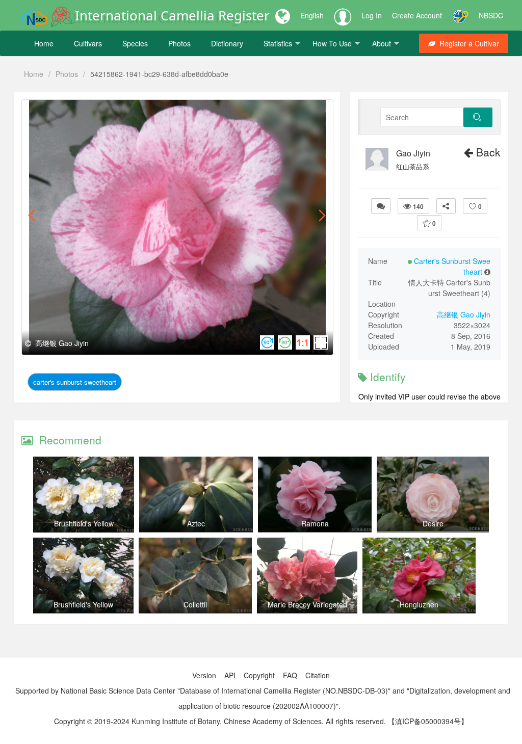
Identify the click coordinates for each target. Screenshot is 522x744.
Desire (433, 523)
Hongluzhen (419, 604)
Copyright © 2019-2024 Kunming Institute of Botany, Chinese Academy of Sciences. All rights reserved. (220, 721)
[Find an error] (380, 206)
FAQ (290, 675)
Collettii (195, 604)
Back (487, 152)
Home (44, 43)
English (312, 15)
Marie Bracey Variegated (307, 604)
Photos (179, 43)
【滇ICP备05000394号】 (428, 721)
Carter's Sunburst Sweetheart (74, 382)
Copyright (259, 675)
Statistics (278, 43)
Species (135, 43)
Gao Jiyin (413, 153)
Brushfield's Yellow (84, 523)
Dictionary (227, 43)
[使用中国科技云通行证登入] (460, 15)
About (381, 43)
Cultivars (88, 43)
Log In (371, 15)
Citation (317, 675)
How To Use (332, 43)
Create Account (417, 15)
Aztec (196, 523)
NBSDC (491, 15)
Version (204, 675)
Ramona (315, 523)
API (230, 675)
